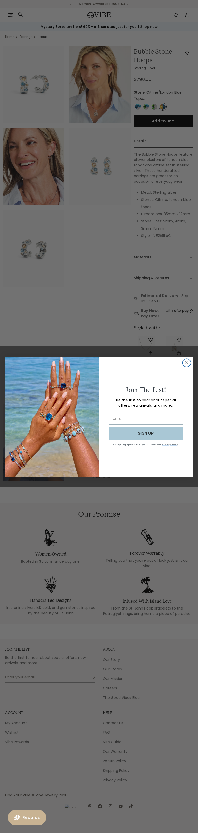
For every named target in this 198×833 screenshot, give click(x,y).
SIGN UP (146, 433)
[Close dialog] (186, 363)
